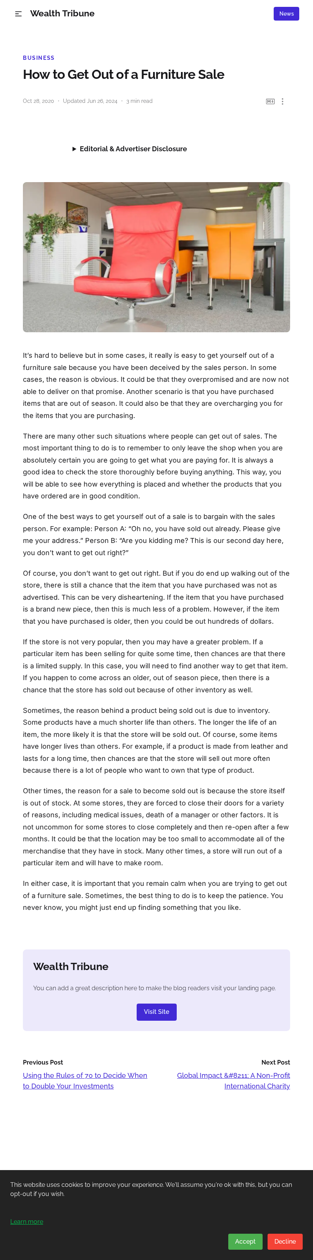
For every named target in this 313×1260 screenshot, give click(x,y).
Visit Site (156, 1011)
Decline (285, 1241)
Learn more (26, 1221)
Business (39, 58)
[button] (18, 13)
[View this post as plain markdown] (270, 101)
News (286, 14)
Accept (245, 1241)
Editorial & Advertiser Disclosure (133, 149)
